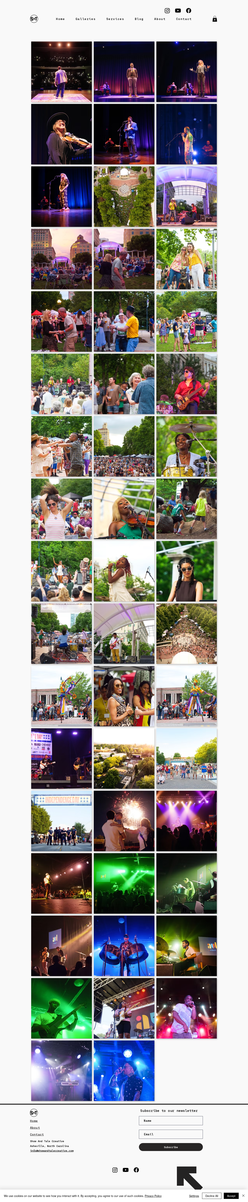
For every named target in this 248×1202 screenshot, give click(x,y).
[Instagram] (167, 10)
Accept (231, 1196)
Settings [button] (194, 1196)
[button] (214, 19)
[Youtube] (178, 10)
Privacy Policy (153, 1196)
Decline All (211, 1196)
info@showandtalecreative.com (51, 1150)
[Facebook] (188, 10)
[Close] (243, 1196)
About (35, 1127)
